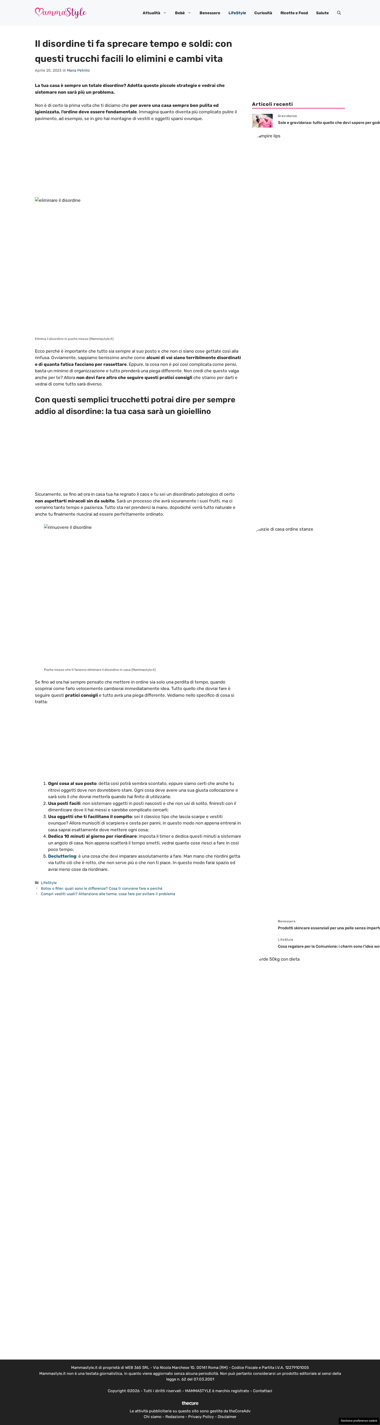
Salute (322, 13)
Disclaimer (227, 1416)
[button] (339, 13)
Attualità (151, 13)
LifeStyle (237, 13)
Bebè (180, 13)
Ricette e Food (294, 13)
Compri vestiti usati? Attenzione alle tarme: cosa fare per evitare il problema (108, 894)
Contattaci (262, 1391)
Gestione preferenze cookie (359, 1420)
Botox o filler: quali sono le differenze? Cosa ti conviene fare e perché (101, 888)
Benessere (210, 13)
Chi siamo (153, 1416)
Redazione (174, 1416)
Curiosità (263, 13)
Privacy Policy (201, 1416)
